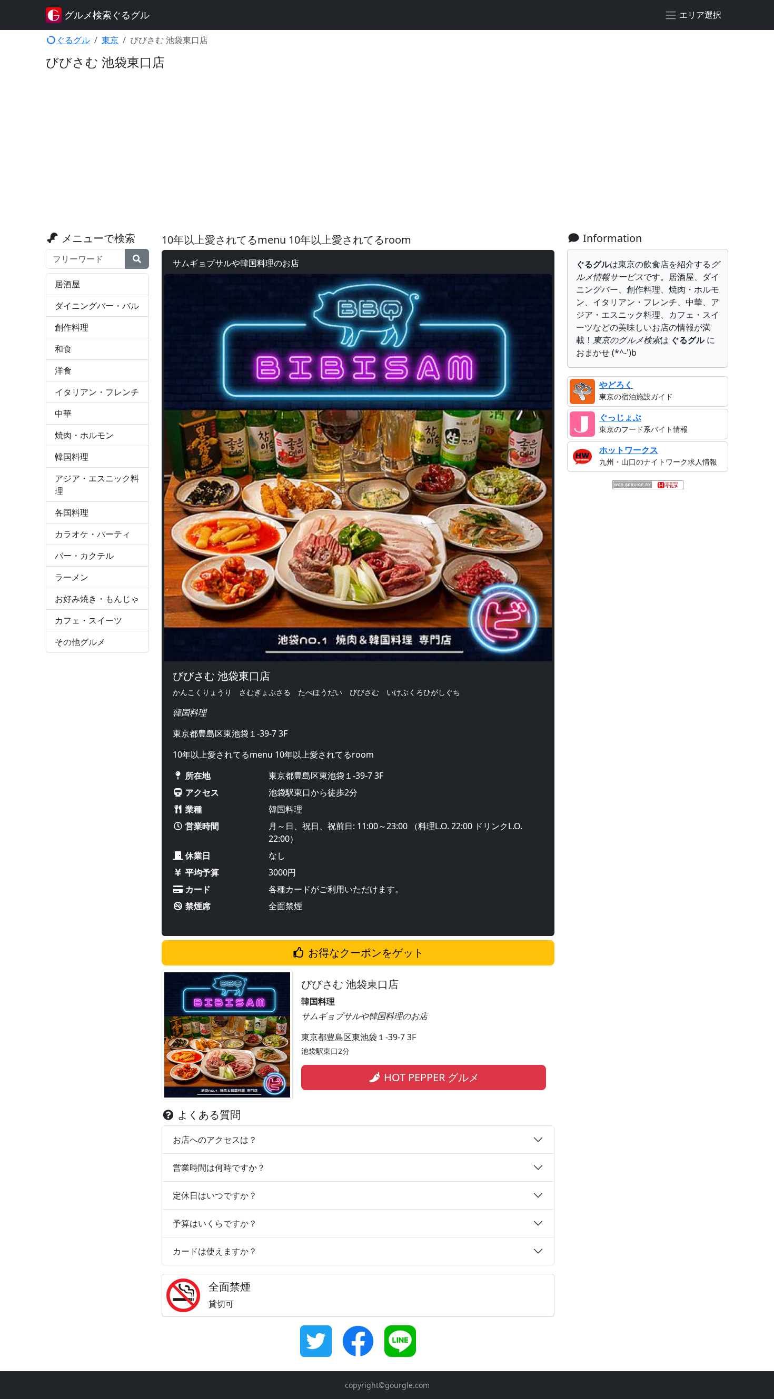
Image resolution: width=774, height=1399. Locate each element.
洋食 (63, 370)
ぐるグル (73, 40)
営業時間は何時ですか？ (219, 1167)
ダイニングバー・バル (97, 305)
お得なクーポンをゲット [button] (364, 952)
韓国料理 (71, 456)
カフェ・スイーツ (88, 620)
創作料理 (71, 327)
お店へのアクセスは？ (215, 1139)
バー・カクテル (84, 555)
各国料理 (71, 512)
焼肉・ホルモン (84, 435)
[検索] (137, 259)
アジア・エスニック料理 (97, 484)
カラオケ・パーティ (93, 534)
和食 (63, 349)
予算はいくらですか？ (215, 1223)
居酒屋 (67, 284)
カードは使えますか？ (215, 1251)
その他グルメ (80, 642)
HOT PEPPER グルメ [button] (430, 1077)
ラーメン (71, 577)
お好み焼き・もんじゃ (97, 599)
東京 (110, 40)
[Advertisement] (387, 153)
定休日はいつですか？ (215, 1195)
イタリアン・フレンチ (97, 392)
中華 (63, 413)
